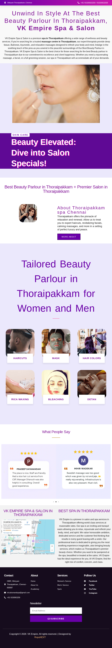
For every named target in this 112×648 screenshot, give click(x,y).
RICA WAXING (20, 399)
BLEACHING (56, 399)
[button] (4, 472)
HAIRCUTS (20, 358)
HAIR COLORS (92, 358)
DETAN (91, 399)
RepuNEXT (40, 637)
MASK (56, 358)
